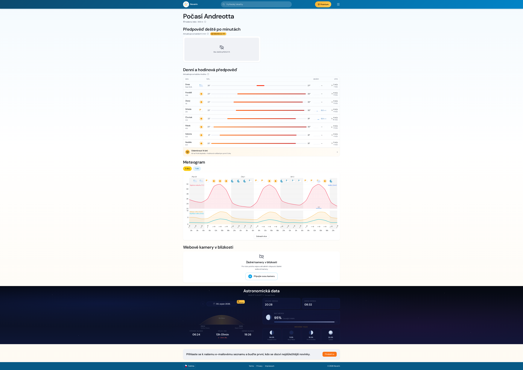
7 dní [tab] (197, 168)
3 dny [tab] (187, 168)
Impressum (269, 366)
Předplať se (329, 354)
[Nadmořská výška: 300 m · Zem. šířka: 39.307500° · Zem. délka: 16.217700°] (205, 22)
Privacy (259, 366)
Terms (251, 366)
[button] (337, 4)
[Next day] (240, 303)
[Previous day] (202, 303)
